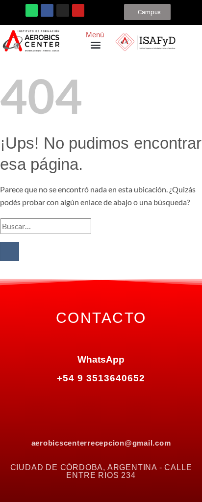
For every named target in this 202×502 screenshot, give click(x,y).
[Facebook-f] (59, 401)
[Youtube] (78, 10)
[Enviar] (9, 251)
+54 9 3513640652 (101, 378)
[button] (95, 44)
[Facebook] (47, 10)
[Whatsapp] (31, 10)
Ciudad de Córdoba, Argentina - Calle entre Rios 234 (101, 471)
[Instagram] (62, 10)
